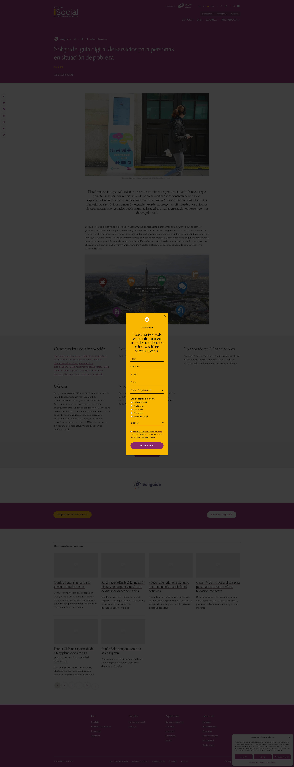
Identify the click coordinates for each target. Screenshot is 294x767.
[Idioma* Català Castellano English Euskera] (147, 423)
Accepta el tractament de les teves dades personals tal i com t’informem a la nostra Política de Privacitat (146, 434)
